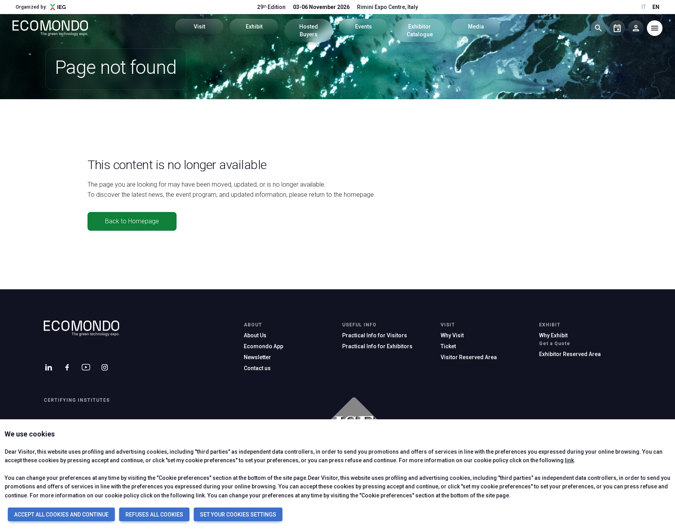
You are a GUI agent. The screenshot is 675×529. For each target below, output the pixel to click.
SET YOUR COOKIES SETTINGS (238, 514)
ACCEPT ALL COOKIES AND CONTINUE (61, 514)
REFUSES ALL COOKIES (154, 514)
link (569, 460)
